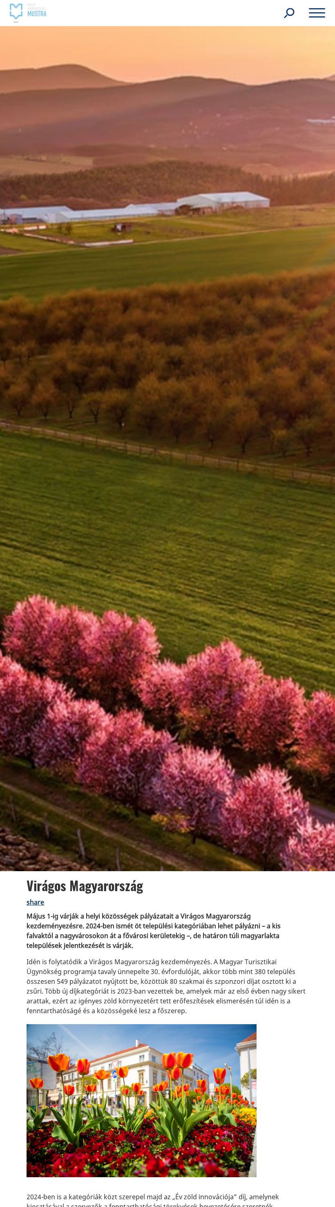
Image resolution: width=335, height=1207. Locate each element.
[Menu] (317, 14)
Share (35, 902)
